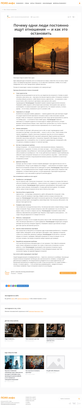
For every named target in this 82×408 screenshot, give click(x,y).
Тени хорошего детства (32, 339)
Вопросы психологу (59, 3)
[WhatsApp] (15, 286)
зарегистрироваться (23, 298)
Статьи (27, 3)
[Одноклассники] (9, 286)
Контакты (28, 404)
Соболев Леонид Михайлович (21, 17)
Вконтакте (37, 311)
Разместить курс (30, 400)
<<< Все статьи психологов (9, 9)
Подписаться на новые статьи (68, 273)
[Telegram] (11, 286)
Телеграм (31, 311)
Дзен (42, 311)
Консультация (47, 3)
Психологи (19, 3)
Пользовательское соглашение (8, 404)
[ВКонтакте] (7, 286)
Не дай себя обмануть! (52, 370)
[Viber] (13, 286)
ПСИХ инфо (8, 3)
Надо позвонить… (10, 339)
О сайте (28, 402)
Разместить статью (31, 399)
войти (13, 298)
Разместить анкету (31, 397)
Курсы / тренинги (35, 3)
